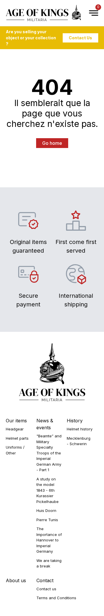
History (75, 420)
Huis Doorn (46, 510)
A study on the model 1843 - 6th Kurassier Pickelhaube (47, 490)
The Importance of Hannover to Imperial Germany (49, 540)
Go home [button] (52, 143)
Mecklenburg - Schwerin (78, 441)
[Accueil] (43, 13)
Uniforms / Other (15, 450)
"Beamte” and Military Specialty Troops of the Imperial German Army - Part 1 (49, 453)
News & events (44, 424)
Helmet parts (17, 438)
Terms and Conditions (56, 597)
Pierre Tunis (47, 519)
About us (16, 580)
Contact (44, 580)
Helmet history (79, 429)
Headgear (15, 429)
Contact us (46, 589)
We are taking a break (49, 563)
